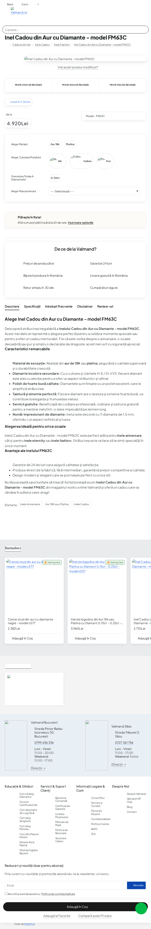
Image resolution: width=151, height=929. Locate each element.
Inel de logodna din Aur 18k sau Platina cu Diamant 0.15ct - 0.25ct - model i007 (96, 621)
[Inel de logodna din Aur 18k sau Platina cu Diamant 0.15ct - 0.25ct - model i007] (97, 587)
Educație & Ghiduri (19, 786)
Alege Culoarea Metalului (26, 157)
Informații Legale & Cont (90, 788)
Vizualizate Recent (18, 665)
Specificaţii (32, 306)
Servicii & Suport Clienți (53, 788)
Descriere (12, 306)
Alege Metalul (19, 144)
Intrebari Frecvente (59, 306)
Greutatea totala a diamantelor (22, 178)
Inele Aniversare (30, 504)
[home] (6, 44)
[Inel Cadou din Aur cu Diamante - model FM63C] (16, 689)
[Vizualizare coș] (147, 13)
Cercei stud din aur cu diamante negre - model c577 (30, 621)
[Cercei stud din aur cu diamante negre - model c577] (34, 587)
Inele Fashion (62, 44)
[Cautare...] (144, 29)
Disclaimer (85, 306)
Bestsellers (13, 548)
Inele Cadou (42, 44)
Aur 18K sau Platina (57, 504)
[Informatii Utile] (35, 4)
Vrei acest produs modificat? (78, 67)
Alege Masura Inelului (23, 191)
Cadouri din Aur (21, 44)
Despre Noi (120, 786)
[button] (75, 906)
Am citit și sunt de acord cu (41, 894)
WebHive (29, 924)
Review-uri (105, 306)
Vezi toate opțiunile (80, 222)
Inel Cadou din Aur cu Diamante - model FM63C (102, 44)
